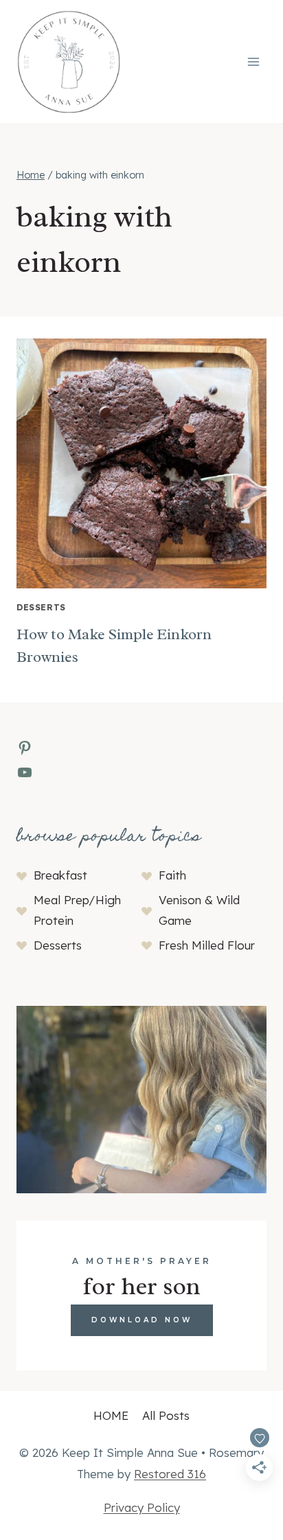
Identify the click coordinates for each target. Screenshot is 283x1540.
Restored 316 (170, 1474)
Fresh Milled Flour (207, 945)
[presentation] (141, 463)
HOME (110, 1415)
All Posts (166, 1415)
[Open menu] (253, 61)
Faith (172, 875)
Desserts (41, 607)
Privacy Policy (142, 1507)
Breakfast (60, 875)
